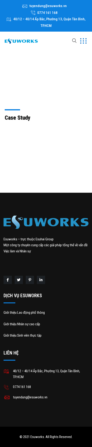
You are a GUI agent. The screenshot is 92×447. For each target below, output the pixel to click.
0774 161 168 (47, 13)
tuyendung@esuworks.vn (48, 6)
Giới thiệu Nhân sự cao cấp (22, 324)
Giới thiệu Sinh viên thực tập (23, 335)
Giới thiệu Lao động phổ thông (24, 312)
